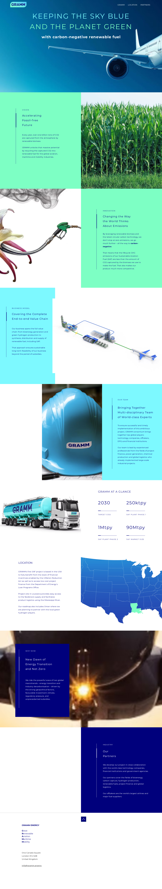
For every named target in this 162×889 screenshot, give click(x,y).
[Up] (83, 819)
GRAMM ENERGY (30, 825)
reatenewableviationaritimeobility (27, 836)
